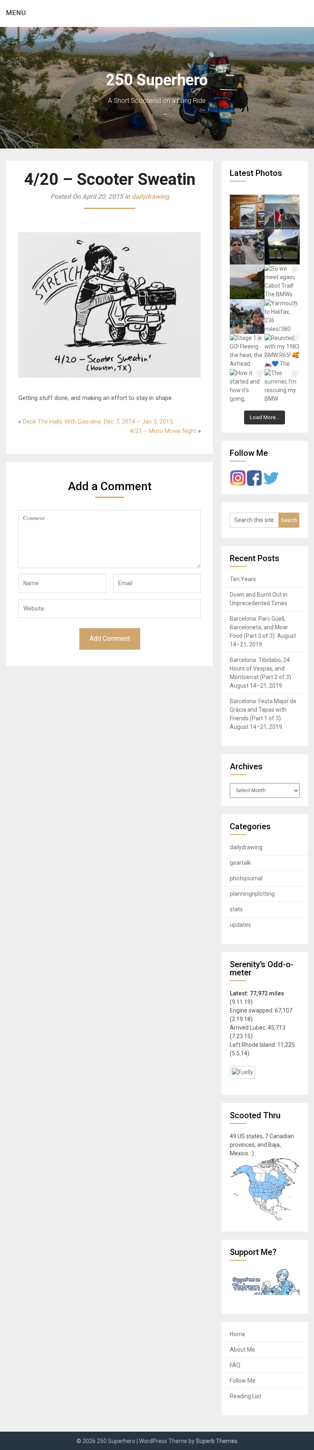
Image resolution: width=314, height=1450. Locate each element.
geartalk (240, 862)
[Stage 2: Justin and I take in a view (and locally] (247, 246)
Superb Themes (217, 1441)
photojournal (246, 878)
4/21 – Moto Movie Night (163, 431)
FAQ (235, 1365)
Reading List (245, 1396)
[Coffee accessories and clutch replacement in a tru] (282, 246)
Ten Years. (243, 579)
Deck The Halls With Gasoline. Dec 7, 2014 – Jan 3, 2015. (98, 421)
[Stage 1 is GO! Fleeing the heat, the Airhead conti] (247, 351)
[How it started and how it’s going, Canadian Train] (247, 386)
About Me (242, 1349)
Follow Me (243, 1380)
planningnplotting (252, 893)
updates (240, 925)
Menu (16, 13)
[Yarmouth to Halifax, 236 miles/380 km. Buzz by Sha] (282, 316)
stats (236, 909)
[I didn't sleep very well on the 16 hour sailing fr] (282, 212)
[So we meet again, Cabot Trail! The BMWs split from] (282, 281)
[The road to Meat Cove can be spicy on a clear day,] (247, 281)
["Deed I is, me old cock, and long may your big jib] (247, 212)
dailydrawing (150, 196)
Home (237, 1334)
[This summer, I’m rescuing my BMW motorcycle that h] (282, 386)
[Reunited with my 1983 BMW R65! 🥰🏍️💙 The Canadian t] (282, 351)
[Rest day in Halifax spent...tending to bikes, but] (247, 316)
